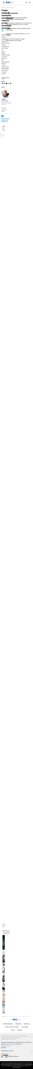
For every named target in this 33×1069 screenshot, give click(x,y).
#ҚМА (3, 111)
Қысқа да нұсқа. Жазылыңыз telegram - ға (5, 120)
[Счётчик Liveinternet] (4, 1056)
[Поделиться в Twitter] (6, 83)
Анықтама (25, 1027)
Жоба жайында (8, 1024)
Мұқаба (3, 7)
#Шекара (4, 108)
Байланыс (27, 1024)
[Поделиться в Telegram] (4, 83)
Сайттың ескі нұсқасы (12, 1027)
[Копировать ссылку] (10, 83)
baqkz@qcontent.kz (6, 1046)
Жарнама (18, 1024)
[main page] (15, 2)
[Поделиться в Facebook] (2, 83)
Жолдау (19, 1030)
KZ (26, 2)
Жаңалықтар (10, 7)
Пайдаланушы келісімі (7, 1050)
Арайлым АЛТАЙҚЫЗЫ (5, 99)
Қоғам (13, 1030)
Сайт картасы (4, 1054)
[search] (29, 2)
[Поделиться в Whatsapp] (8, 83)
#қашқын (4, 109)
